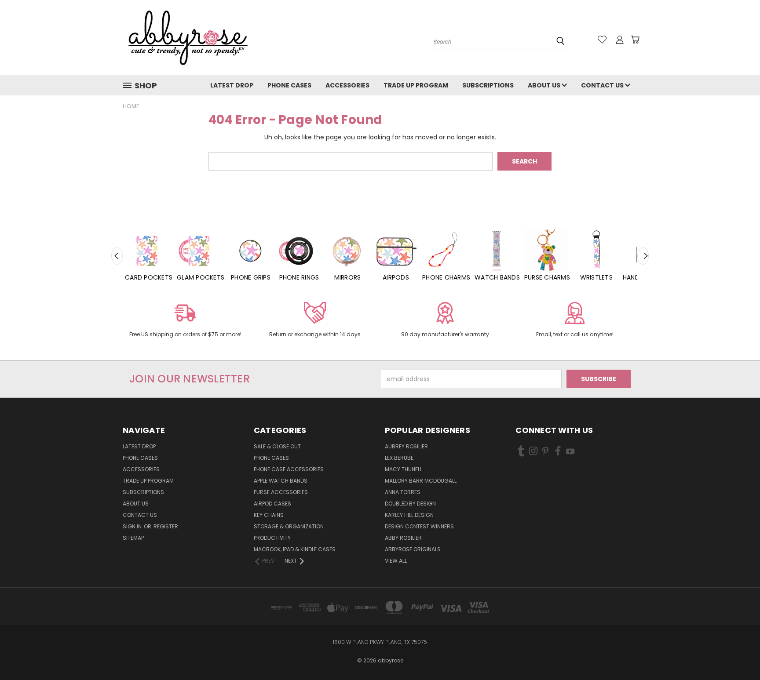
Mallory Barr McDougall (421, 480)
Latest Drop (231, 85)
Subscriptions (488, 85)
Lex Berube (399, 458)
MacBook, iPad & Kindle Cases (295, 549)
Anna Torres (402, 492)
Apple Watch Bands (280, 480)
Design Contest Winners (419, 526)
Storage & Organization (289, 526)
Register (165, 526)
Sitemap (133, 538)
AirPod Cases (272, 503)
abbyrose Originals (413, 549)
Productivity (272, 538)
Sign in (133, 526)
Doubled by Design (410, 503)
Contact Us (603, 85)
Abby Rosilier (403, 538)
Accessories (347, 85)
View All (396, 560)
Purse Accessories (281, 492)
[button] (185, 321)
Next (643, 256)
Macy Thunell (403, 469)
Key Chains (269, 515)
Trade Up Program (416, 85)
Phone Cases (289, 85)
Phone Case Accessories (289, 469)
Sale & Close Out (277, 446)
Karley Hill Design (409, 515)
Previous (117, 256)
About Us (545, 85)
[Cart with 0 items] (635, 39)
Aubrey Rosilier (406, 446)
